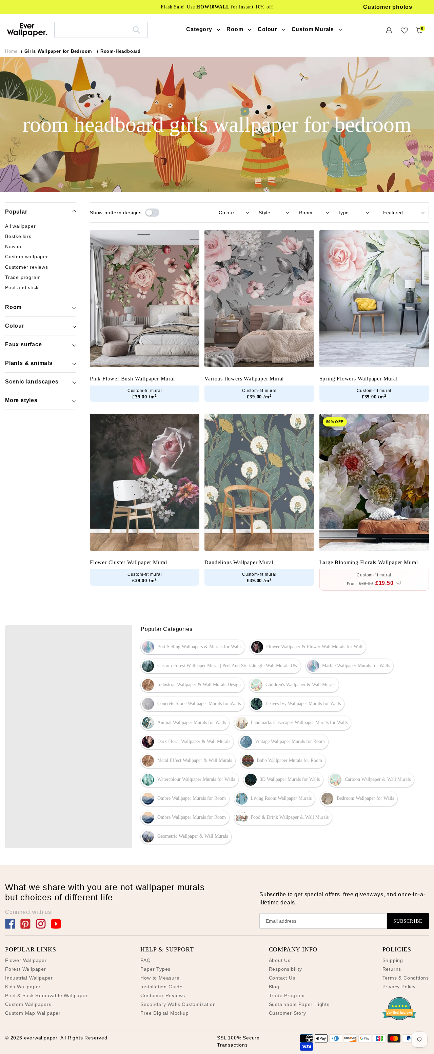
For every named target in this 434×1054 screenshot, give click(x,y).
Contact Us (282, 978)
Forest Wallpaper (25, 969)
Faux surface (23, 344)
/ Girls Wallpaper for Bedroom (56, 51)
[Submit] (136, 30)
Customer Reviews (162, 995)
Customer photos (387, 7)
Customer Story (287, 1013)
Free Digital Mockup (164, 1013)
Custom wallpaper (26, 257)
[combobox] (101, 29)
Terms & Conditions (405, 978)
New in (13, 246)
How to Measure (159, 978)
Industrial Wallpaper (29, 978)
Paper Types (155, 969)
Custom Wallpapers (28, 1004)
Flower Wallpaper (26, 960)
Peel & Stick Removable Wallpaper (46, 995)
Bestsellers (18, 236)
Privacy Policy (399, 986)
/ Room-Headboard (119, 51)
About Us (280, 960)
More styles (21, 400)
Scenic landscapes (32, 382)
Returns (391, 969)
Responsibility (285, 969)
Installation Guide (161, 986)
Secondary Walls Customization (178, 1004)
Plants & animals (29, 363)
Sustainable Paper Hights (299, 1004)
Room (13, 307)
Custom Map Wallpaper (33, 1013)
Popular (16, 212)
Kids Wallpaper (23, 986)
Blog (274, 986)
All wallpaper (20, 226)
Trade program (23, 277)
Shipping (392, 960)
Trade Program (287, 995)
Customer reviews (26, 267)
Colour (14, 326)
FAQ (145, 960)
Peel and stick (22, 287)
